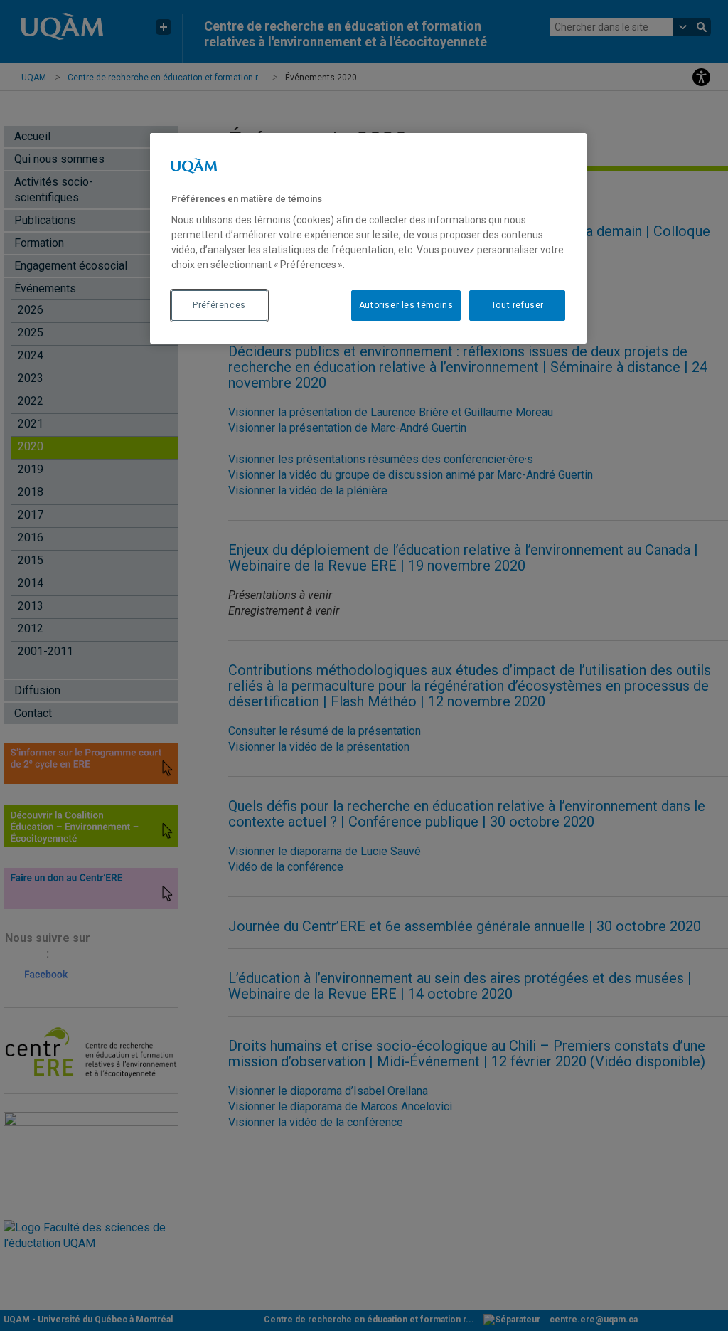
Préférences (219, 305)
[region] (368, 238)
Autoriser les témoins (406, 305)
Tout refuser (517, 305)
